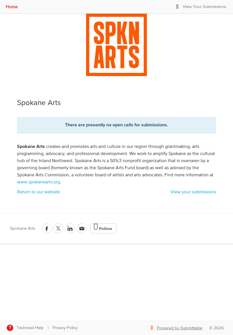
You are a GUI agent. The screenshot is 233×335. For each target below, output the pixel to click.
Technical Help (30, 328)
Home (12, 6)
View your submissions (193, 192)
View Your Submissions (204, 7)
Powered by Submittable (179, 328)
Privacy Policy (65, 328)
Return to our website (38, 192)
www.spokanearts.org (38, 182)
